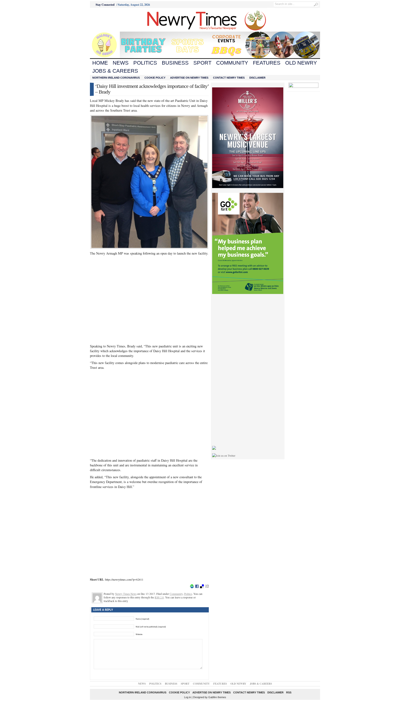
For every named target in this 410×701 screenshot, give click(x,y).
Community (232, 63)
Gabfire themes (217, 697)
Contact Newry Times (229, 77)
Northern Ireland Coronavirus (116, 77)
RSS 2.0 (159, 597)
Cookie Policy (154, 77)
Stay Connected (105, 5)
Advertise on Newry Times (189, 77)
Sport (202, 63)
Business (175, 63)
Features (266, 63)
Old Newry (301, 63)
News (121, 63)
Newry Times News (125, 594)
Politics (145, 63)
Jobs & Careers (115, 71)
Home (100, 63)
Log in (187, 697)
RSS (288, 692)
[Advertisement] (116, 20)
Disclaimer (257, 77)
